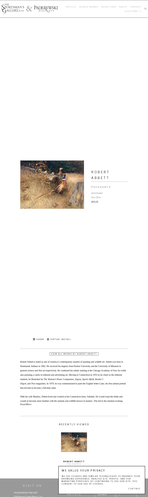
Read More (25, 404)
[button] (133, 11)
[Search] (145, 9)
